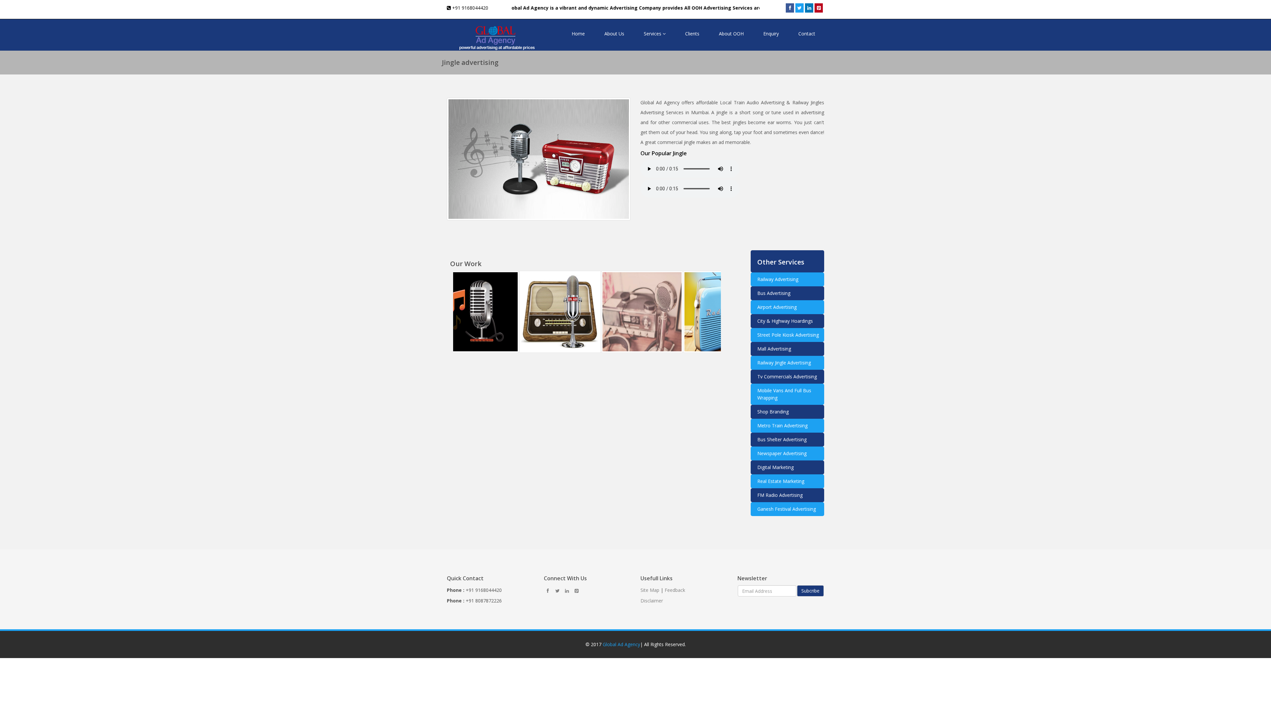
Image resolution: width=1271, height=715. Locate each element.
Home (578, 33)
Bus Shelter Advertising (782, 439)
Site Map (649, 590)
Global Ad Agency (621, 644)
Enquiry (771, 33)
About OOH (731, 33)
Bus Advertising (773, 293)
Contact (806, 33)
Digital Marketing (775, 467)
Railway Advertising (777, 279)
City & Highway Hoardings (785, 321)
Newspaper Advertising (782, 453)
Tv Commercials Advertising (787, 376)
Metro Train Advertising (782, 425)
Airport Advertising (777, 307)
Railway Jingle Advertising (784, 362)
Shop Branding (773, 411)
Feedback (675, 590)
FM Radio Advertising (780, 495)
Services (653, 33)
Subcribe (810, 591)
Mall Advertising (774, 349)
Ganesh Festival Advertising (786, 509)
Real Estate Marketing (780, 481)
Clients (692, 33)
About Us (614, 33)
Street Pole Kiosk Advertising (788, 335)
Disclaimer (651, 600)
